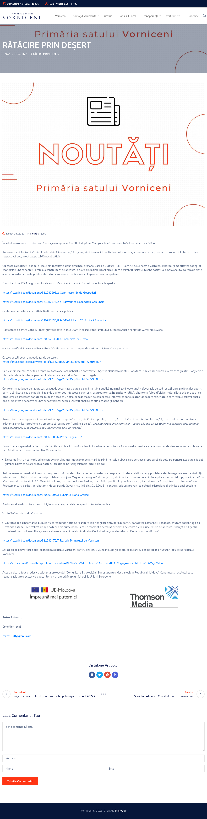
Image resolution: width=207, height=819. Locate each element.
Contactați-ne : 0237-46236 (23, 3)
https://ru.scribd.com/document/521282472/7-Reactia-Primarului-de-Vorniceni (50, 541)
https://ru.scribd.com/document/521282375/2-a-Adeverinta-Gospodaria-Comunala (53, 302)
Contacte (193, 16)
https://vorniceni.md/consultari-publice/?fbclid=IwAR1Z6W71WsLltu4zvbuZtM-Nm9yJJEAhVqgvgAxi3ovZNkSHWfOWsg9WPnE (83, 563)
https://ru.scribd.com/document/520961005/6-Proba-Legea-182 (42, 437)
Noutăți (19, 54)
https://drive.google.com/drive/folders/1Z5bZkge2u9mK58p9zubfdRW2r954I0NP (52, 362)
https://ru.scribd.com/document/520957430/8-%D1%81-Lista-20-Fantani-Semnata (54, 320)
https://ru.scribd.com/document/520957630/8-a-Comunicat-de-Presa (45, 339)
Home (6, 54)
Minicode (121, 810)
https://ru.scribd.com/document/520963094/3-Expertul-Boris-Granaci (45, 495)
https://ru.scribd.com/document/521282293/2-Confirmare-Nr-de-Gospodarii (49, 293)
